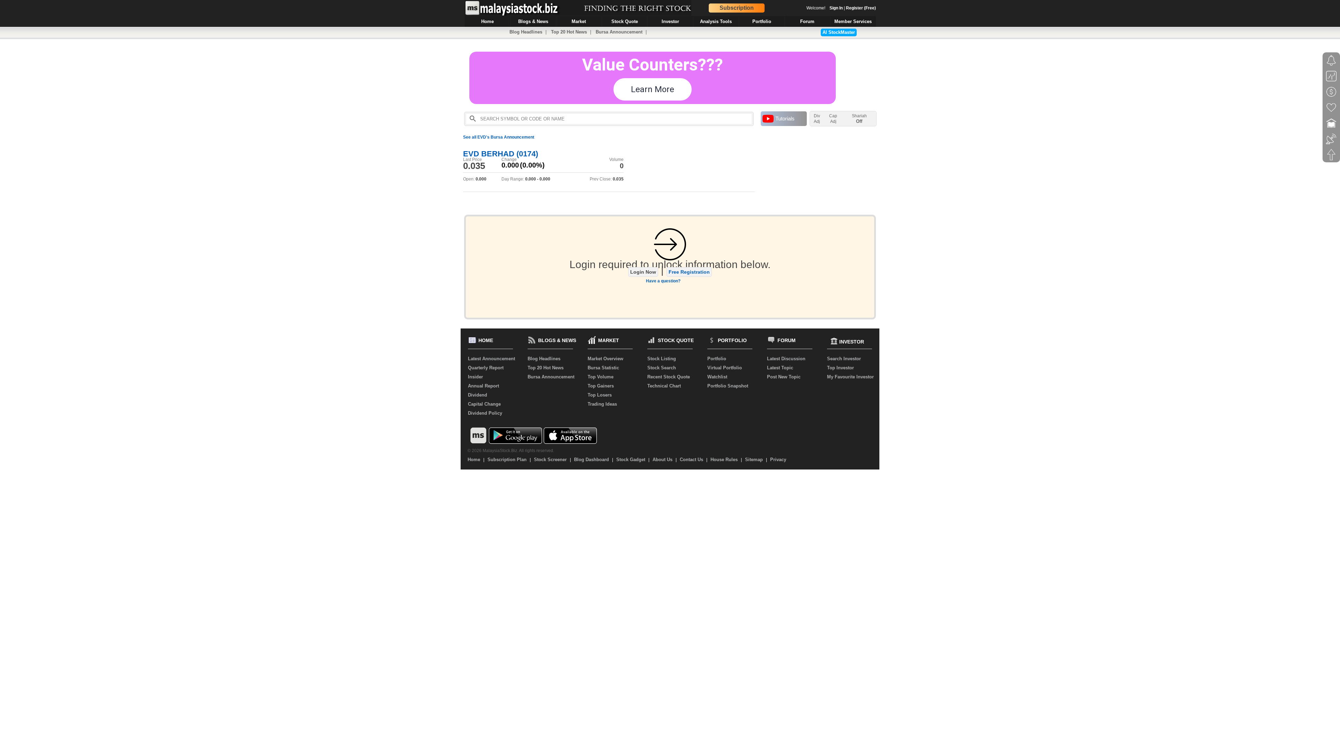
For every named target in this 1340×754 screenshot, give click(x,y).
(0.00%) (532, 165)
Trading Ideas (602, 404)
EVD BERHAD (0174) (500, 153)
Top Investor (840, 367)
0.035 (474, 166)
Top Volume (600, 376)
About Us (662, 459)
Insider (475, 376)
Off (859, 121)
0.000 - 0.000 (537, 179)
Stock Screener (550, 459)
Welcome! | (841, 8)
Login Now (643, 272)
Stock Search (661, 367)
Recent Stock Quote (668, 376)
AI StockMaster (838, 32)
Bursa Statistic (603, 367)
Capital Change (484, 404)
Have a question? (663, 281)
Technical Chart (664, 386)
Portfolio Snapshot (727, 386)
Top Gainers (601, 386)
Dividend (477, 395)
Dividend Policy (485, 413)
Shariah (859, 118)
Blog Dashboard (591, 459)
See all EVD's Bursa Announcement (498, 137)
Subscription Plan (507, 459)
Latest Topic (780, 367)
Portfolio (716, 358)
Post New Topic (784, 376)
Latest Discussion (786, 358)
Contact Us (691, 459)
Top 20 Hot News (569, 32)
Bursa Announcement (619, 32)
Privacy (778, 459)
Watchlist (717, 376)
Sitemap (754, 459)
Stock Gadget (630, 459)
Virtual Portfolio (724, 367)
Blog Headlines (525, 32)
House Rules (724, 459)
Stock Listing (661, 358)
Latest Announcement (491, 358)
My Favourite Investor (850, 376)
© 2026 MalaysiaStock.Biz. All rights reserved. (511, 450)
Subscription (737, 8)
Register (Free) (861, 8)
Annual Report (483, 386)
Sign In (836, 8)
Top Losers (600, 395)
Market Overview (605, 358)
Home (474, 459)
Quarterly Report (486, 367)
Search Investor (844, 358)
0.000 (510, 165)
